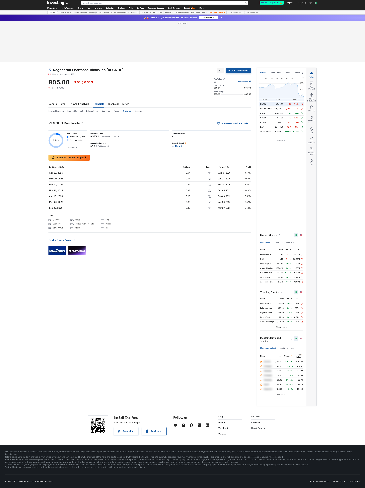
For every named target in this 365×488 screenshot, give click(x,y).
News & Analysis (80, 103)
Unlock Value (242, 82)
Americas (134, 12)
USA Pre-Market (182, 12)
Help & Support (258, 428)
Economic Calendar (156, 8)
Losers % (290, 242)
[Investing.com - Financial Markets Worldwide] (58, 3)
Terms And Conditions (319, 481)
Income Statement (75, 111)
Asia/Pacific (169, 12)
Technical (113, 103)
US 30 (262, 113)
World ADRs (104, 12)
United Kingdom (80, 12)
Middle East (157, 12)
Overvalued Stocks (253, 12)
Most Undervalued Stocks (270, 339)
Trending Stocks (269, 292)
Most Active (265, 242)
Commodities (275, 73)
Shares (52, 12)
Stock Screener (174, 8)
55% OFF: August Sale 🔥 (271, 3)
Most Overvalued (286, 348)
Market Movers (268, 235)
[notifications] (310, 2)
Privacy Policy (339, 481)
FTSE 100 (264, 122)
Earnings (138, 111)
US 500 (263, 118)
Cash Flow (106, 111)
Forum (125, 103)
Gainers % (278, 242)
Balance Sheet (92, 111)
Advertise (255, 422)
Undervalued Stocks (235, 12)
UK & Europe (146, 12)
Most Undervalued (268, 348)
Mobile (221, 422)
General (52, 103)
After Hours (195, 12)
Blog (220, 416)
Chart (64, 103)
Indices (263, 73)
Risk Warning (355, 481)
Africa (204, 12)
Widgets (222, 434)
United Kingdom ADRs (120, 12)
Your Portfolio (224, 428)
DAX (262, 127)
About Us (255, 416)
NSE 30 (263, 104)
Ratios (116, 111)
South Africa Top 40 (268, 131)
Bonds (287, 73)
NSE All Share (266, 109)
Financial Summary (56, 111)
